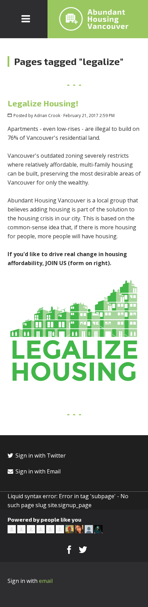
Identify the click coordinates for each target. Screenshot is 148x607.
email (46, 581)
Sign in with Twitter (40, 455)
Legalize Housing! (43, 103)
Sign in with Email (37, 471)
